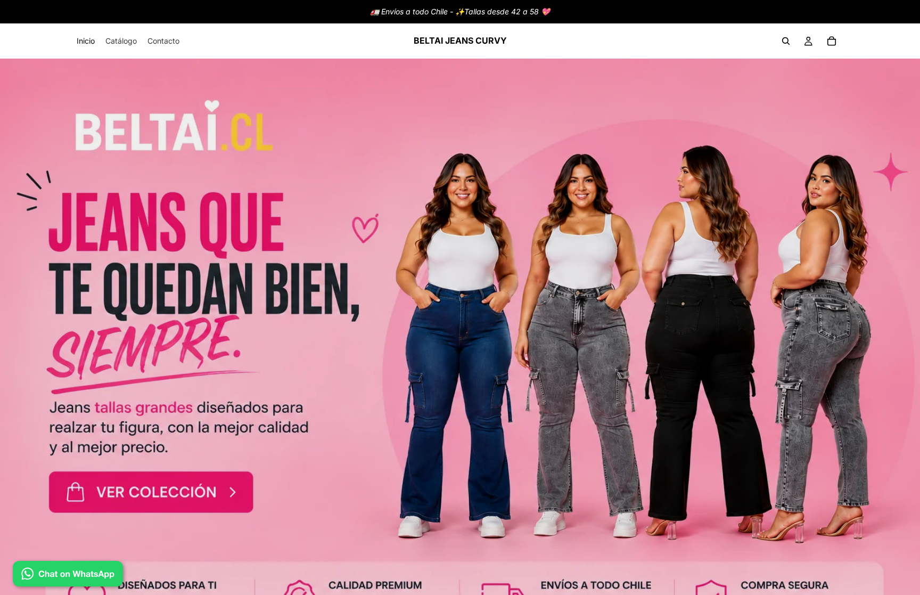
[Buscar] (786, 41)
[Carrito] (831, 41)
